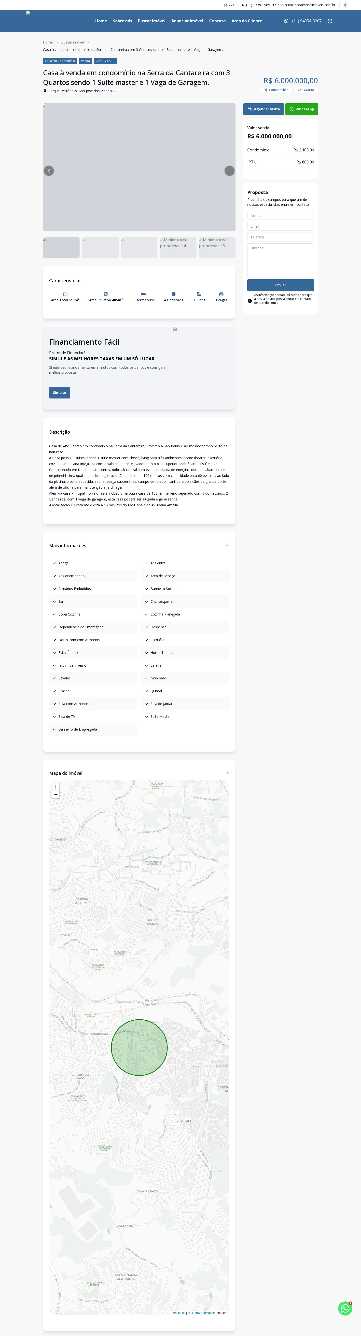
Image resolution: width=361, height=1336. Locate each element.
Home (101, 21)
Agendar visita (267, 109)
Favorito (308, 90)
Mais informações (67, 545)
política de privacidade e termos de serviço (284, 305)
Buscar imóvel (152, 21)
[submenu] (330, 21)
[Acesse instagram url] (345, 5)
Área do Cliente (247, 21)
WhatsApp (305, 109)
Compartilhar (278, 90)
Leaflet (180, 1312)
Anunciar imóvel (187, 21)
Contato (217, 21)
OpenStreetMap (201, 1312)
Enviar (280, 285)
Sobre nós (122, 21)
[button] (49, 171)
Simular (59, 392)
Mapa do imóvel (65, 773)
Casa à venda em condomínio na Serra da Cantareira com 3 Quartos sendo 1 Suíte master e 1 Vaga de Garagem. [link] (133, 49)
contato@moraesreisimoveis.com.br (306, 4)
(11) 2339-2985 (258, 4)
